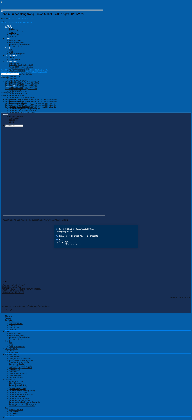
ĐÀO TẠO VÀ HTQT (11, 349)
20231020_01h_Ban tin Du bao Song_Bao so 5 (17, 22)
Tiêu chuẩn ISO (10, 379)
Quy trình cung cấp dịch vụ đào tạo (21, 394)
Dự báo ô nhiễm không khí (18, 373)
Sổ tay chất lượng (15, 383)
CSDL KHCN (13, 414)
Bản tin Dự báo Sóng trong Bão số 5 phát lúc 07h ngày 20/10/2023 (24, 72)
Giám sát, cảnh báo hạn (17, 364)
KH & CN (8, 341)
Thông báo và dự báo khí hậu (19, 69)
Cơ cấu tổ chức (14, 322)
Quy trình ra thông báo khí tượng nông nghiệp (24, 109)
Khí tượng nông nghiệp (16, 335)
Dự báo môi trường (15, 375)
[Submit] (1, 76)
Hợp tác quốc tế (14, 352)
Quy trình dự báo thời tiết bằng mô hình (22, 111)
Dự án (11, 345)
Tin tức (7, 331)
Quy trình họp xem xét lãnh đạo (19, 393)
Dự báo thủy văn (14, 76)
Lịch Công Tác (13, 412)
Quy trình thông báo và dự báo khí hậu (22, 112)
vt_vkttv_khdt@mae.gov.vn (66, 242)
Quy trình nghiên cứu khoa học (19, 398)
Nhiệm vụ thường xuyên (17, 347)
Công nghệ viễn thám (16, 377)
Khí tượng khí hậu (15, 333)
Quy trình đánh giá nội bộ (17, 95)
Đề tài (11, 343)
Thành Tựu (12, 326)
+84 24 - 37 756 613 (91, 236)
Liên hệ (11, 415)
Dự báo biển (13, 78)
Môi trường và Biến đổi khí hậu (19, 337)
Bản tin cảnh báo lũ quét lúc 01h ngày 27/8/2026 (22, 81)
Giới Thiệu (8, 320)
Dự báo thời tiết (14, 356)
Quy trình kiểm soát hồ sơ (18, 93)
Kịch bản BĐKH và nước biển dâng (21, 360)
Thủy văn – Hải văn (15, 339)
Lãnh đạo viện (14, 328)
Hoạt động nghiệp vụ (12, 354)
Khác (6, 408)
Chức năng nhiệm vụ (16, 324)
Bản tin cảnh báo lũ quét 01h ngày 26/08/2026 (21, 89)
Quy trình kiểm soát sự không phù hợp (22, 97)
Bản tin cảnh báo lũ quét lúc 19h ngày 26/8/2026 (22, 83)
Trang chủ (8, 318)
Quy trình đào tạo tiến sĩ (17, 396)
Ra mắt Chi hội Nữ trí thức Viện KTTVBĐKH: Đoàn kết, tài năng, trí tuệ (24, 70)
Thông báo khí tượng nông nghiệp (20, 366)
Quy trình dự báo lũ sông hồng (19, 400)
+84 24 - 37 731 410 (75, 236)
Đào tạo (11, 351)
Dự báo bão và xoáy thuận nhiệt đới (21, 358)
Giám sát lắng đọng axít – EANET (20, 74)
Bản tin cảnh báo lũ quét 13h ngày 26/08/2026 (21, 85)
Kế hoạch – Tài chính (16, 410)
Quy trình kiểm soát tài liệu (18, 92)
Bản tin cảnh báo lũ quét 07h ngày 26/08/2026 (21, 87)
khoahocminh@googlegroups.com (69, 244)
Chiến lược (12, 329)
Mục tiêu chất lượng (16, 381)
